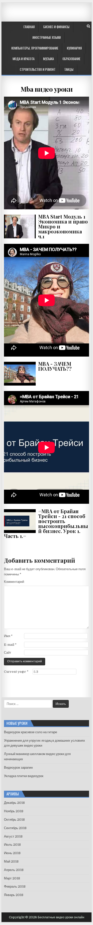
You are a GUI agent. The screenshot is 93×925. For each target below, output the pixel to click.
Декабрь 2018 (14, 803)
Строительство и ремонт (38, 69)
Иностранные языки (46, 37)
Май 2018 (11, 861)
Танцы (68, 69)
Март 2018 (12, 878)
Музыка (48, 58)
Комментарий (14, 582)
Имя (8, 636)
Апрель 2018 (14, 870)
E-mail (10, 644)
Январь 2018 (13, 895)
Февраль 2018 (15, 886)
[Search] (88, 26)
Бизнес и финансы (56, 26)
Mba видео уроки (47, 89)
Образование (71, 58)
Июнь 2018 (12, 853)
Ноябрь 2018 (13, 811)
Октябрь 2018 (14, 819)
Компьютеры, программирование (34, 48)
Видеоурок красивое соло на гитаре (30, 732)
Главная (29, 26)
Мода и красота (23, 58)
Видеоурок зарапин (18, 767)
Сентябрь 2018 (15, 828)
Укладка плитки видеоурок (23, 776)
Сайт (7, 652)
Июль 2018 (12, 844)
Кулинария (74, 48)
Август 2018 (13, 836)
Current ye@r (16, 671)
